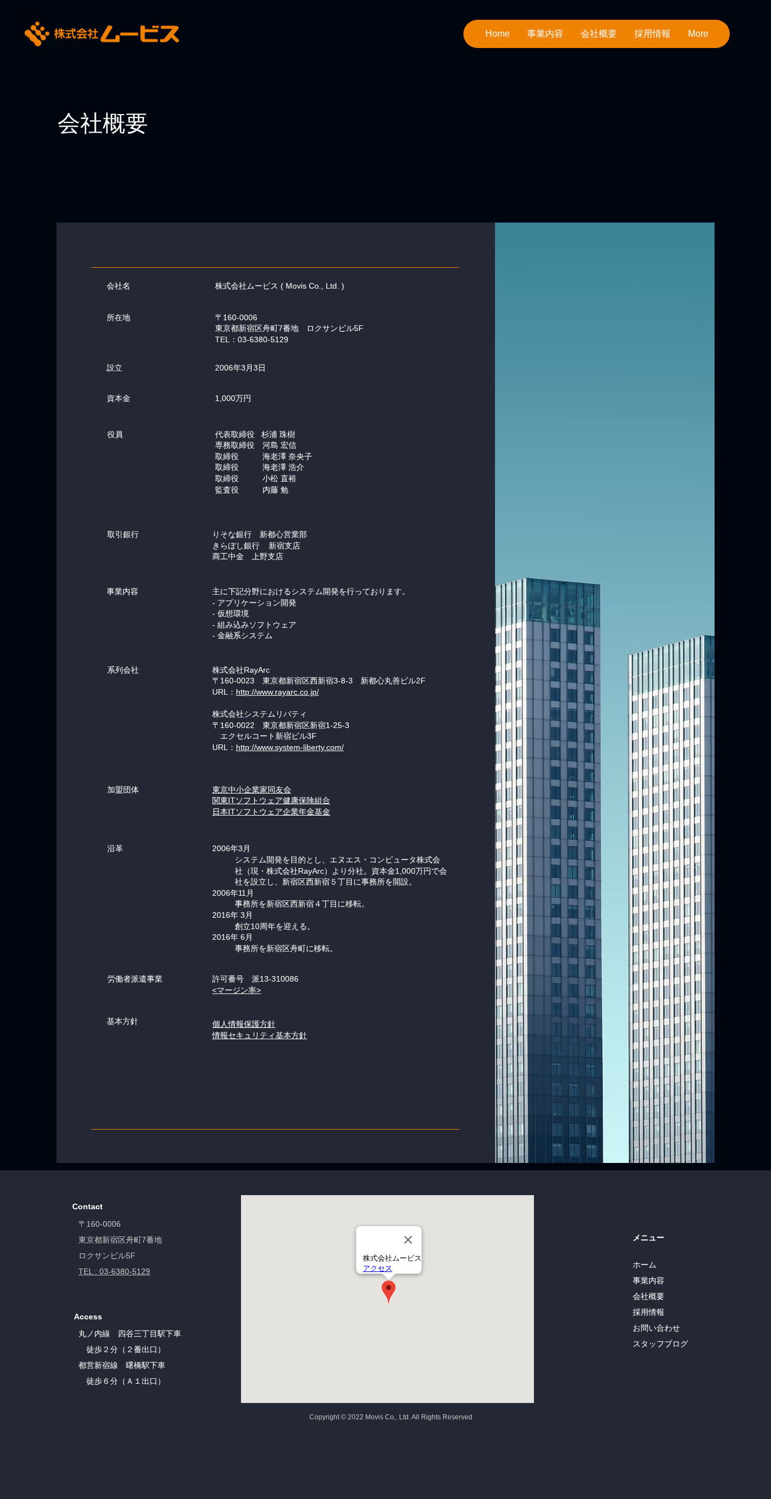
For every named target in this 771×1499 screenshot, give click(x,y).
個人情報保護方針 (243, 1024)
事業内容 (648, 1280)
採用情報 (648, 1312)
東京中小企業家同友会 (251, 789)
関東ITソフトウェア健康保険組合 (271, 800)
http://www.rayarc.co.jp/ (277, 691)
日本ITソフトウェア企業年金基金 (271, 811)
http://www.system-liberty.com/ (290, 747)
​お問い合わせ (656, 1327)
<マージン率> (236, 990)
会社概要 (648, 1296)
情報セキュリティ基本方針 (259, 1035)
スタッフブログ (660, 1343)
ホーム (644, 1264)
